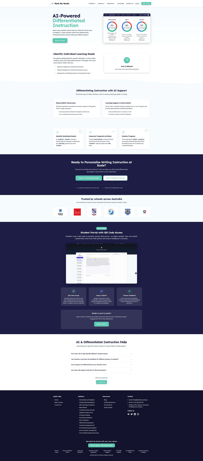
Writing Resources (109, 402)
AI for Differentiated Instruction (89, 433)
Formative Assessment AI (87, 425)
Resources (110, 3)
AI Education (108, 405)
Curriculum (120, 3)
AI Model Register (118, 451)
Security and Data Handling (143, 451)
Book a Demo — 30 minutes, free (101, 445)
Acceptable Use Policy (130, 451)
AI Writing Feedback (85, 417)
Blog (105, 400)
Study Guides (108, 407)
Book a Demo (146, 3)
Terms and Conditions (80, 451)
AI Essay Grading (84, 415)
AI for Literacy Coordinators (88, 430)
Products (92, 3)
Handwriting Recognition (87, 402)
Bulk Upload (83, 407)
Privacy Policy (57, 451)
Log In (137, 3)
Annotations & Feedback (87, 400)
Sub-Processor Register (107, 451)
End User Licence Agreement (93, 451)
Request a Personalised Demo (88, 178)
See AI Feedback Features (115, 178)
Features (101, 3)
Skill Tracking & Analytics (87, 405)
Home (56, 400)
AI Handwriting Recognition (87, 428)
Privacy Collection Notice (67, 451)
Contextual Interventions (87, 410)
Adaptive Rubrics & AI (86, 412)
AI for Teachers (84, 420)
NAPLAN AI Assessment (86, 423)
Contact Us (129, 3)
